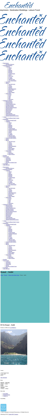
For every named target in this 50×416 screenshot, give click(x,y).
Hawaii (5, 275)
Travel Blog (5, 393)
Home (2, 275)
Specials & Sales (6, 394)
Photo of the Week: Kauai (14, 275)
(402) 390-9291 (4, 377)
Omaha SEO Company (13, 414)
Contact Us (5, 396)
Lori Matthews (13, 327)
